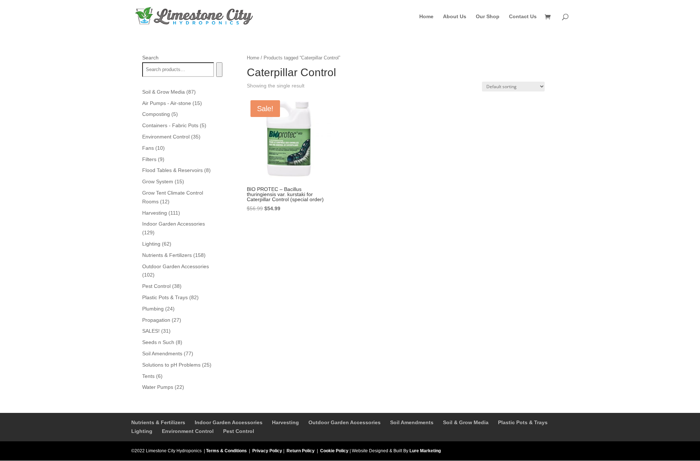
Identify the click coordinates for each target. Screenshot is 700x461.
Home (426, 16)
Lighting (141, 431)
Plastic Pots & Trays (523, 422)
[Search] (219, 69)
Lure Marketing (425, 450)
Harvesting (285, 422)
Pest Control (238, 431)
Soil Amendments (411, 422)
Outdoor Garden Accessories (344, 422)
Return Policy (301, 450)
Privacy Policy (267, 450)
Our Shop (487, 16)
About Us (454, 16)
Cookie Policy (334, 450)
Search (150, 57)
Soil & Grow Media (466, 422)
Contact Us (523, 16)
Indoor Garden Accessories (228, 422)
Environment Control (188, 431)
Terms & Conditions (226, 450)
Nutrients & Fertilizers (158, 422)
